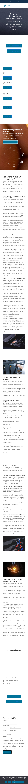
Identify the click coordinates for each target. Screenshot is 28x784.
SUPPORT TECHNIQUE (14, 46)
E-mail (4, 722)
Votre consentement (7, 738)
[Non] (26, 780)
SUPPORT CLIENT (14, 51)
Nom (4, 720)
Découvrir (7, 69)
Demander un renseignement (9, 730)
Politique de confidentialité (17, 782)
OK (5, 782)
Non (9, 782)
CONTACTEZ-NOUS (10, 142)
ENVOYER (7, 752)
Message (5, 736)
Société (4, 725)
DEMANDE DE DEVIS (19, 39)
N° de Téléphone (6, 727)
